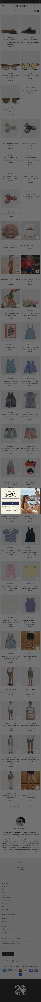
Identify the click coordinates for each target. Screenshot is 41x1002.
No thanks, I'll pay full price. (11, 510)
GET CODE (10, 503)
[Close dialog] (39, 488)
